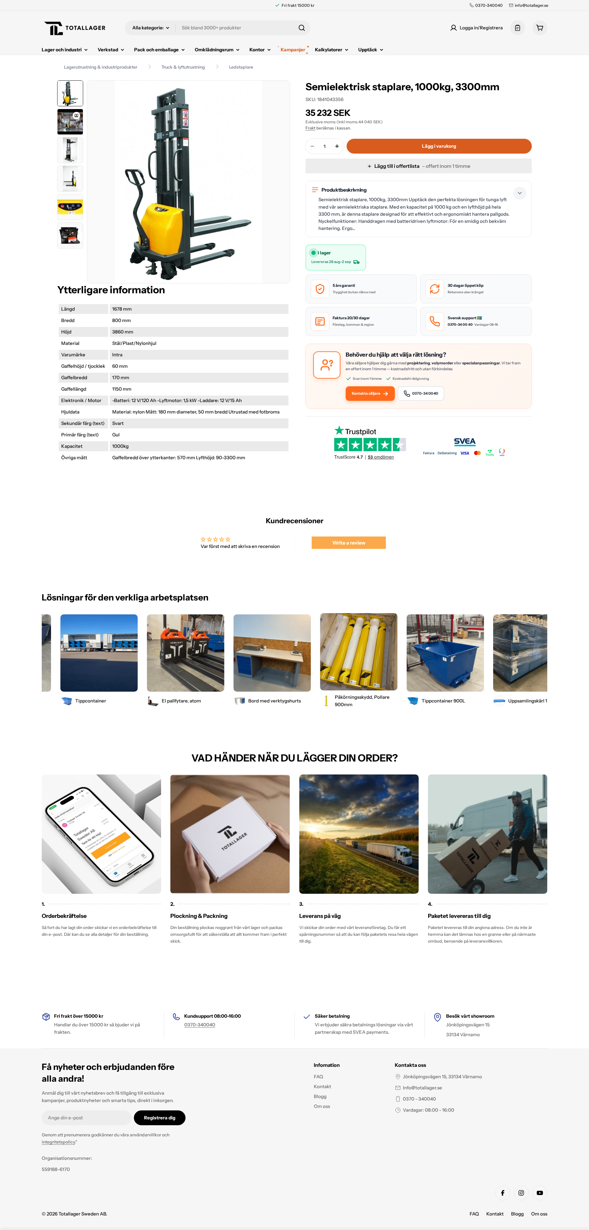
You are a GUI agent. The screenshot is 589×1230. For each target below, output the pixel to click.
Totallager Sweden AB (82, 1214)
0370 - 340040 (419, 1099)
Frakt (310, 127)
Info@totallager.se (422, 1088)
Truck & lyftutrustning (183, 67)
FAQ (474, 1214)
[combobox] (217, 27)
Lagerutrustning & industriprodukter (100, 67)
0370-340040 (199, 1025)
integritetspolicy (58, 1142)
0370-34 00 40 (460, 324)
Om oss (539, 1214)
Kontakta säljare (366, 393)
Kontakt (495, 1214)
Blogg (517, 1214)
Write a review (348, 543)
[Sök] (301, 28)
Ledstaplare (241, 67)
